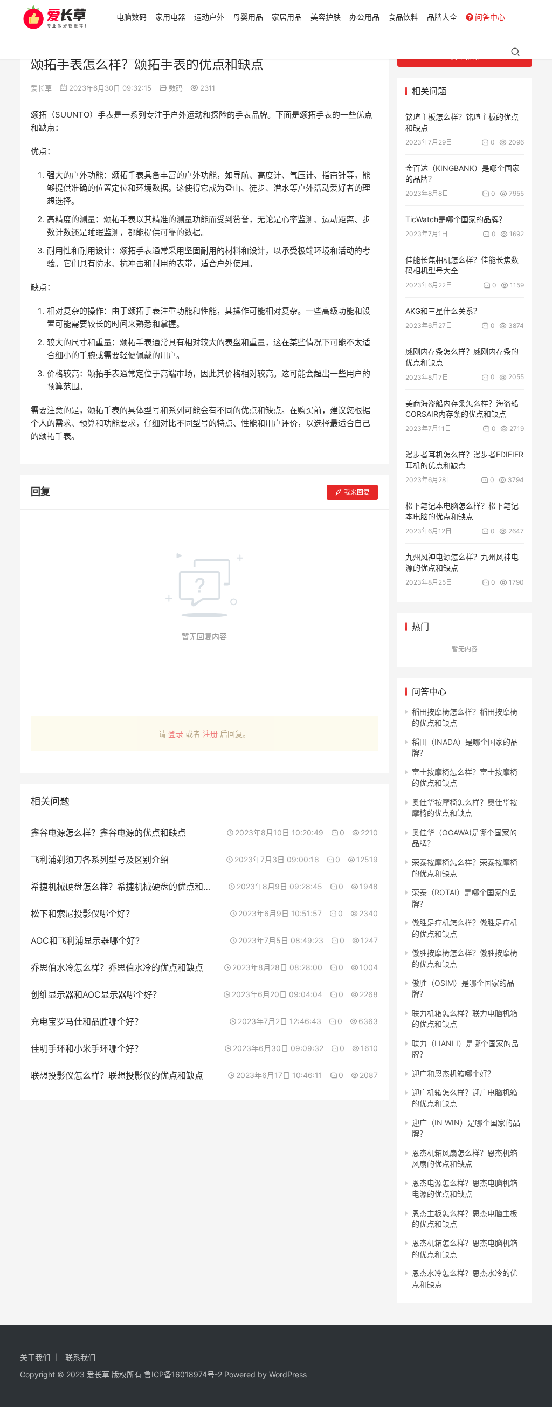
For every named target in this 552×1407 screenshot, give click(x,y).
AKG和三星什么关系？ (443, 310)
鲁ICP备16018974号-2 (183, 1374)
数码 (176, 88)
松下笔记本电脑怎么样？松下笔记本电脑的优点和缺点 (462, 511)
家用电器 (170, 17)
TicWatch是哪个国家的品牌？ (455, 219)
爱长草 (41, 88)
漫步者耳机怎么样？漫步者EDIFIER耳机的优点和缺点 (464, 460)
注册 (210, 733)
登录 (175, 733)
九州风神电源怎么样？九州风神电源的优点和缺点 (462, 562)
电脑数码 (131, 17)
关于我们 (35, 1357)
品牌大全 (442, 17)
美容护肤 (325, 17)
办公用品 (364, 17)
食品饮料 (403, 17)
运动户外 (209, 17)
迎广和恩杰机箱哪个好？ (453, 1073)
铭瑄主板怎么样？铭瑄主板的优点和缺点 (462, 122)
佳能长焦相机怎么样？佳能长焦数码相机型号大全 (462, 265)
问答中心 (490, 17)
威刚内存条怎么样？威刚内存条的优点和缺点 (462, 357)
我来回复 (357, 492)
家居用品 (287, 17)
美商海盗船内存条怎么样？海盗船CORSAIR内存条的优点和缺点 (462, 408)
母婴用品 (248, 17)
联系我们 (80, 1357)
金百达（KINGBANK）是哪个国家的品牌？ (462, 173)
